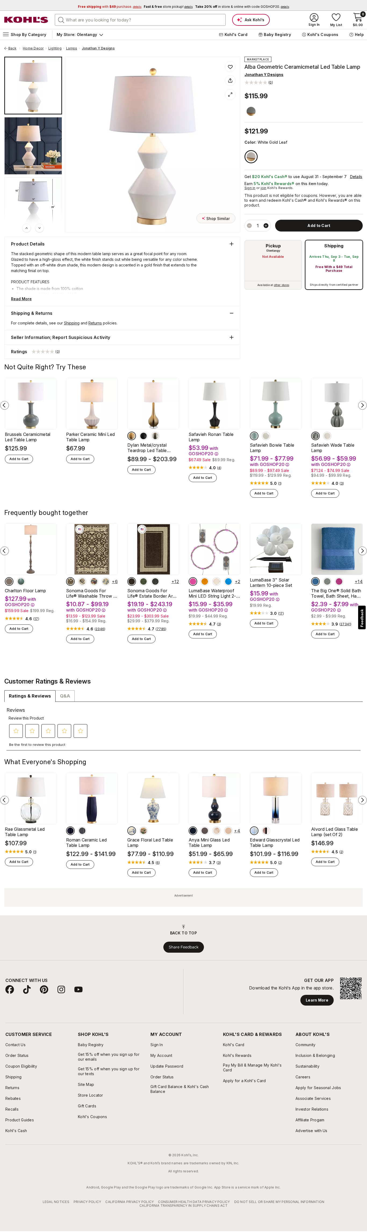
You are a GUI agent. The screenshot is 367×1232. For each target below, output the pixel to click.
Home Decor (33, 48)
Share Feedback (184, 947)
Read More (21, 299)
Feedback (362, 618)
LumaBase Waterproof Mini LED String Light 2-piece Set (212, 593)
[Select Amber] (204, 581)
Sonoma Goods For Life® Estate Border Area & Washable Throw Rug (152, 593)
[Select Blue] (254, 436)
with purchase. (109, 7)
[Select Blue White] (131, 830)
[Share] (230, 80)
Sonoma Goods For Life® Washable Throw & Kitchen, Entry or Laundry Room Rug (91, 593)
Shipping (334, 245)
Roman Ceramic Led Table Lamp (86, 842)
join (264, 188)
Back (14, 48)
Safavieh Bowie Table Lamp (272, 447)
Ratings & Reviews (30, 696)
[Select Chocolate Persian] (70, 581)
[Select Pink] (193, 581)
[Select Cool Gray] (9, 581)
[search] (61, 19)
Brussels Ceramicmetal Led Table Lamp (28, 437)
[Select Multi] (143, 830)
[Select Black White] (216, 830)
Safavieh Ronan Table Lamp (211, 437)
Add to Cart (18, 459)
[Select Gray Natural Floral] (82, 581)
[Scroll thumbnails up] (26, 228)
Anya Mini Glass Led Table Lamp (209, 842)
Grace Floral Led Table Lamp (150, 842)
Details (356, 176)
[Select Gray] (251, 111)
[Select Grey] (155, 436)
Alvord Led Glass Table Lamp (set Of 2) (334, 831)
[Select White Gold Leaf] (251, 156)
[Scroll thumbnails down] (39, 228)
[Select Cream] (266, 436)
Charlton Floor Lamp (25, 590)
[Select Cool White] (216, 581)
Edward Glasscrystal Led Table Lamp (275, 842)
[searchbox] (140, 20)
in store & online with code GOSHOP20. (242, 7)
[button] (258, 82)
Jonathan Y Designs (98, 48)
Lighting (55, 48)
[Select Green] (143, 581)
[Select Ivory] (327, 436)
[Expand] (230, 94)
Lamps (71, 48)
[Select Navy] (70, 830)
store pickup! (168, 7)
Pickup (273, 245)
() (219, 467)
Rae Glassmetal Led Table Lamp (25, 831)
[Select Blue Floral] (106, 581)
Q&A (65, 696)
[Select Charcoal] (155, 581)
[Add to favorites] (230, 66)
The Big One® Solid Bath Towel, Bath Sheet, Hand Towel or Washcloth (336, 593)
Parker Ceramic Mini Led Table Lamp (90, 437)
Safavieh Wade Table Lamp (332, 447)
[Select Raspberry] (339, 581)
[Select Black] (143, 436)
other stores (281, 285)
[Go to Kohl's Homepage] (26, 20)
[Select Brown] (131, 581)
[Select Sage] (327, 581)
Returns (95, 323)
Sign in (250, 188)
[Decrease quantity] (249, 225)
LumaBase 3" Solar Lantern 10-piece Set (271, 582)
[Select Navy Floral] (94, 581)
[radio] (273, 265)
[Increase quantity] (266, 225)
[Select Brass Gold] (131, 436)
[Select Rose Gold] (266, 830)
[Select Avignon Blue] (21, 581)
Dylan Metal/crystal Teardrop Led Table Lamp (147, 447)
